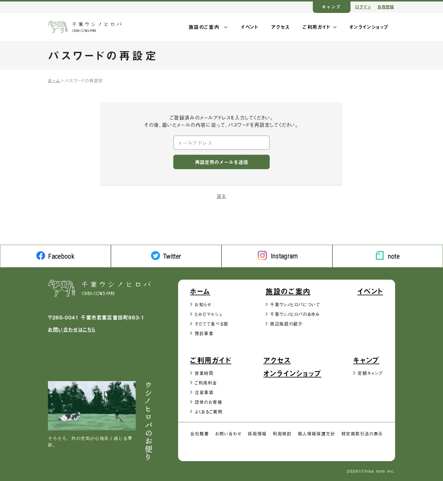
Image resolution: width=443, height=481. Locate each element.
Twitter (172, 256)
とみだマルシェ (208, 314)
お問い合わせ (228, 433)
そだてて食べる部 (211, 323)
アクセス (280, 26)
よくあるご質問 (208, 411)
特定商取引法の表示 (362, 433)
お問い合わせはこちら (72, 329)
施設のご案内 (204, 26)
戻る (221, 196)
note (394, 256)
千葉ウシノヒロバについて (295, 304)
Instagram (284, 256)
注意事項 (204, 392)
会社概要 (199, 433)
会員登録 (385, 7)
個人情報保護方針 (316, 433)
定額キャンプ (370, 373)
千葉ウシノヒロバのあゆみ (295, 314)
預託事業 (204, 333)
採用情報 (257, 433)
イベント (249, 26)
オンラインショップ (369, 26)
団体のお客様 (208, 402)
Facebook (61, 256)
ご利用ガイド (317, 26)
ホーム (54, 80)
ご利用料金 (206, 382)
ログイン (363, 7)
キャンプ (331, 7)
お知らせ (203, 304)
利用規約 (282, 433)
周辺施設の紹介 (286, 323)
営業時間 (204, 373)
